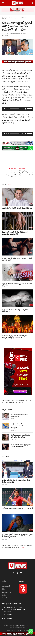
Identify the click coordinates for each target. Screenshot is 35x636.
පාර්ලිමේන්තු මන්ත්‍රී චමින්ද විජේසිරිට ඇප (17, 208)
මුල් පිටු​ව (4, 18)
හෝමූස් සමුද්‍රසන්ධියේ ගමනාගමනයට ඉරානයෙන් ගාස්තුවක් (19, 426)
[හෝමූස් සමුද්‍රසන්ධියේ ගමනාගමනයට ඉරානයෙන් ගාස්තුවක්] (5, 426)
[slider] (29, 108)
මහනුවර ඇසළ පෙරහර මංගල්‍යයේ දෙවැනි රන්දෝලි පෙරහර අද (15, 337)
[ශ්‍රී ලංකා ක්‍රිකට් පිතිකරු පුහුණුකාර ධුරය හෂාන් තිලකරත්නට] (17, 523)
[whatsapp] (17, 148)
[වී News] (17, 3)
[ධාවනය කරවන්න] (4, 109)
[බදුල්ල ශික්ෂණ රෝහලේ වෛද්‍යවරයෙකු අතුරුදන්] (17, 272)
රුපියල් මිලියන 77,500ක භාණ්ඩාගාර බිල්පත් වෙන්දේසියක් (26, 173)
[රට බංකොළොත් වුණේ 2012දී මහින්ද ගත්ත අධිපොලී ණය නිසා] (17, 47)
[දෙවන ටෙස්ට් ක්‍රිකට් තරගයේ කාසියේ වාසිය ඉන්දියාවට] (17, 469)
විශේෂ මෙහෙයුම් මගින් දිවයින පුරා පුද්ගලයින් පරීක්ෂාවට (15, 233)
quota (21, 402)
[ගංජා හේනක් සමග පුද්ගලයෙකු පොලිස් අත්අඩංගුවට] (17, 246)
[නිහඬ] (25, 109)
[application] (17, 109)
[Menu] (3, 3)
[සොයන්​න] (32, 3)
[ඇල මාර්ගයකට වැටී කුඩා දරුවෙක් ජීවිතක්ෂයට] (17, 298)
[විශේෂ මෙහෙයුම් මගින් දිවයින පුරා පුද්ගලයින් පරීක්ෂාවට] (17, 220)
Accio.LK (22, 627)
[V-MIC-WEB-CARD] (18, 371)
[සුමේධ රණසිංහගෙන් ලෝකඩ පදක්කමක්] (17, 497)
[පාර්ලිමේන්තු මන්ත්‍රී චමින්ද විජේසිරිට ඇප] (17, 197)
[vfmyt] (17, 10)
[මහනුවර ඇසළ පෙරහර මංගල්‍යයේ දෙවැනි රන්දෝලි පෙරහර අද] (17, 324)
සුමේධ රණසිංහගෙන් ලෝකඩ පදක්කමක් (17, 508)
